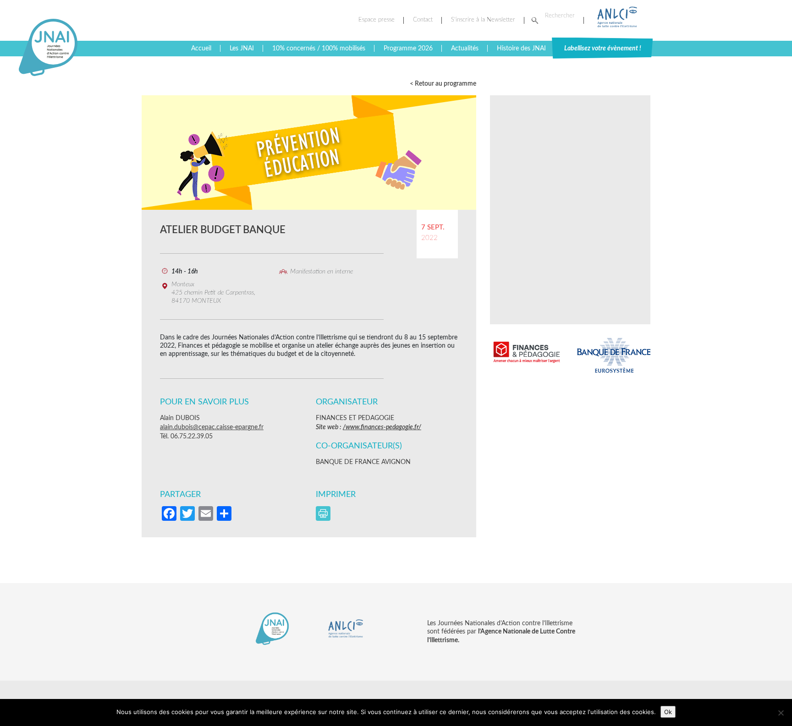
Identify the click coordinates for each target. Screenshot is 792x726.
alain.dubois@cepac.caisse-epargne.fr (212, 427)
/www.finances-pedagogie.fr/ (382, 427)
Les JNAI (242, 48)
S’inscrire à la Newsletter (483, 20)
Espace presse (376, 20)
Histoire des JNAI (521, 48)
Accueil (201, 48)
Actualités (464, 48)
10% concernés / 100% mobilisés (318, 48)
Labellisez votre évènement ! (602, 48)
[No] (780, 712)
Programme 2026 (408, 48)
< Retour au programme (443, 84)
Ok (668, 711)
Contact (423, 20)
